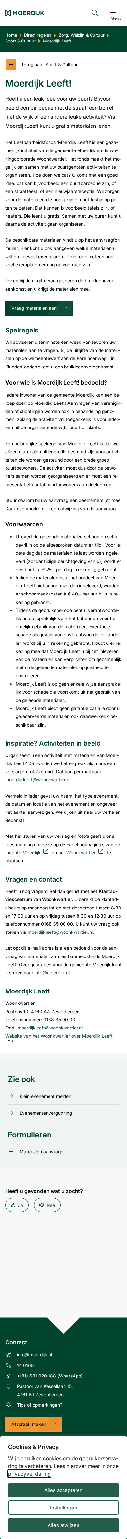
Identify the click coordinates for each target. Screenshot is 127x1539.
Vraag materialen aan (34, 308)
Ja (20, 1205)
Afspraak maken (28, 1424)
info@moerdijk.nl (52, 972)
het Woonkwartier (82, 852)
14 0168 (25, 1365)
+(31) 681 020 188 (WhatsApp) (50, 1375)
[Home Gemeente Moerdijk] (24, 13)
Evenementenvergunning (46, 1113)
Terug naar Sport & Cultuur (49, 64)
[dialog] (63, 1487)
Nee (51, 1205)
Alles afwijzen (63, 1525)
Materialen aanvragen (43, 1151)
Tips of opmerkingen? (39, 1404)
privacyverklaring (29, 1473)
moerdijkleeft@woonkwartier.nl (37, 779)
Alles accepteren (63, 1490)
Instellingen (63, 1507)
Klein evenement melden (45, 1096)
